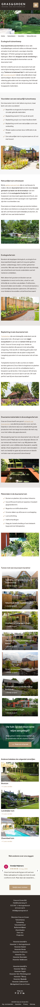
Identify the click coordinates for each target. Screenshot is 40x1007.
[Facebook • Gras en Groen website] (21, 993)
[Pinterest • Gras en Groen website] (16, 993)
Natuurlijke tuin (31, 36)
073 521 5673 (20, 908)
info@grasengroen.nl (20, 910)
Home (3, 36)
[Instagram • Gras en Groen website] (18, 993)
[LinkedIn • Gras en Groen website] (24, 993)
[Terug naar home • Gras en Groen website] (13, 5)
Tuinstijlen (21, 36)
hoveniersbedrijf (9, 75)
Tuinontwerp (11, 36)
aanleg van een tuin (12, 185)
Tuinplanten (5, 336)
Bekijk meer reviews (20, 887)
